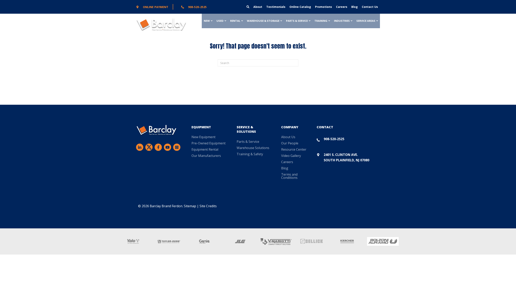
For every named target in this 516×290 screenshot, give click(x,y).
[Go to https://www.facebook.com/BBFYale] (158, 147)
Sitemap (190, 206)
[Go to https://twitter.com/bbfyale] (149, 148)
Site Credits (208, 206)
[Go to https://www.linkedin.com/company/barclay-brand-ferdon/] (139, 147)
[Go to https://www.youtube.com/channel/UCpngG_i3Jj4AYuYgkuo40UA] (167, 147)
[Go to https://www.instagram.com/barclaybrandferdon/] (176, 147)
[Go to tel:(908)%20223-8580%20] (205, 7)
